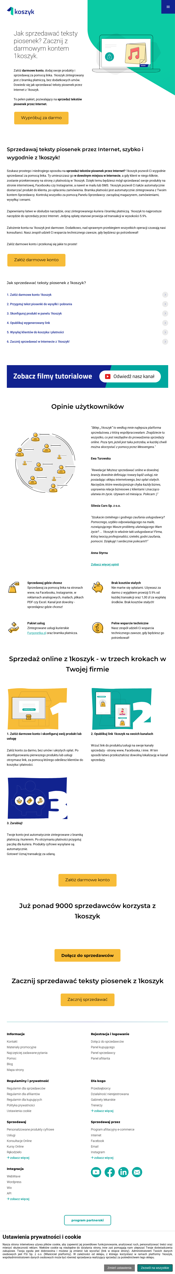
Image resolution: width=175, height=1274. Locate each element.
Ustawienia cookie (19, 1111)
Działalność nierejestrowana (110, 1094)
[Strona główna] (20, 11)
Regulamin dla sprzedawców (26, 1088)
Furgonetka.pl (36, 633)
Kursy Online (15, 1146)
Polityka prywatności (21, 1105)
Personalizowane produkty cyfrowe (30, 1129)
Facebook (97, 1141)
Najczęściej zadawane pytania (27, 1053)
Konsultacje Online (19, 1141)
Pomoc (11, 1058)
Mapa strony (15, 1070)
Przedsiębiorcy (101, 1088)
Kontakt (12, 1041)
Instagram (98, 1152)
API (9, 1193)
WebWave (13, 1176)
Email (94, 1146)
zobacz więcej (103, 1111)
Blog (10, 1064)
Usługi (11, 1135)
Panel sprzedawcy (103, 1053)
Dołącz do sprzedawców (107, 1041)
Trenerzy (97, 1105)
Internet (96, 1135)
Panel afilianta (100, 1058)
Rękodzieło (14, 1152)
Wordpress (14, 1182)
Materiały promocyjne (21, 1047)
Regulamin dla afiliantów (23, 1094)
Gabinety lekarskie (103, 1099)
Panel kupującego (103, 1047)
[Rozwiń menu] (168, 7)
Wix (9, 1187)
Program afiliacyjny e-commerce (112, 1129)
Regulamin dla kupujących (24, 1099)
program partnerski (87, 1220)
